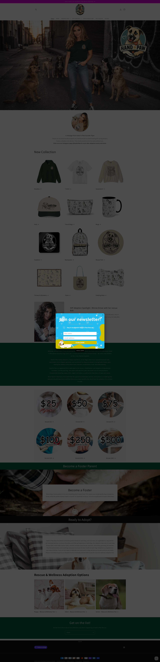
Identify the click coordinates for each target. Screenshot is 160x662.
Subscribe (80, 343)
